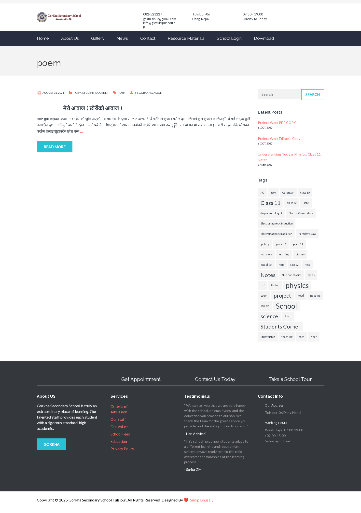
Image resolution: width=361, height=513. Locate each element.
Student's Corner (95, 92)
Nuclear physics (291, 274)
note (307, 264)
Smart (288, 316)
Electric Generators (301, 213)
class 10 (305, 192)
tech (302, 336)
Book (273, 192)
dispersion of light (271, 213)
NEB (281, 264)
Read (300, 295)
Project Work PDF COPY (277, 122)
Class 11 (271, 202)
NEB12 (294, 264)
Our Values (119, 426)
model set (266, 264)
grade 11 (281, 244)
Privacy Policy (122, 449)
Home (43, 38)
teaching (286, 336)
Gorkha (51, 444)
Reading (315, 295)
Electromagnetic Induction (277, 223)
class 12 (291, 202)
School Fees (120, 434)
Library (300, 254)
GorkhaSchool (150, 92)
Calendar (288, 192)
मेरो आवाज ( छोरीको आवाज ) (79, 108)
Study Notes (268, 336)
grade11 (298, 244)
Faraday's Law (307, 233)
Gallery (97, 38)
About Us (70, 38)
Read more (55, 147)
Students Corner (280, 326)
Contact (147, 38)
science (269, 316)
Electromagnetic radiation (276, 233)
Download (264, 38)
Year (314, 336)
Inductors (266, 254)
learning (283, 254)
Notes (268, 275)
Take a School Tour (290, 379)
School (286, 306)
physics (297, 285)
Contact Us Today (215, 379)
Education (119, 441)
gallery (265, 244)
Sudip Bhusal (200, 500)
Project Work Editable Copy (279, 138)
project (282, 295)
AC (262, 192)
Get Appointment (141, 379)
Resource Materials (186, 38)
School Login (229, 38)
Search (312, 94)
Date (306, 202)
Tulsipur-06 (201, 14)
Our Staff (118, 419)
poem (121, 92)
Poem (77, 92)
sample (265, 305)
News (122, 38)
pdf (262, 285)
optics (311, 274)
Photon (275, 285)
